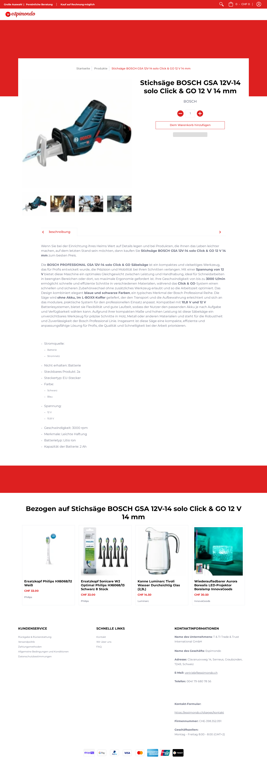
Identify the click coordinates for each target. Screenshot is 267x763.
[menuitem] (221, 4)
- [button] (243, 4)
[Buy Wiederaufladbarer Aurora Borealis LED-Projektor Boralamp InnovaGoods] (218, 551)
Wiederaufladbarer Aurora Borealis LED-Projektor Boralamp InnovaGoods (215, 585)
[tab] (59, 232)
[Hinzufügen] (200, 113)
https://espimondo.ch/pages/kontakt (199, 712)
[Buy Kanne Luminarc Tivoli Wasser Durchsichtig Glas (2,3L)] (162, 551)
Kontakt (101, 636)
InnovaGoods (202, 601)
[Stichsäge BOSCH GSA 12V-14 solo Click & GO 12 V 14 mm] (34, 204)
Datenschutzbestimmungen (35, 656)
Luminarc (143, 601)
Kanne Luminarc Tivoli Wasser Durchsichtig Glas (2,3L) (159, 585)
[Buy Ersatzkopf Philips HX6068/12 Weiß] (48, 551)
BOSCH (190, 101)
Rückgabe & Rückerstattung (34, 636)
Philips (28, 597)
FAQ (99, 646)
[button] (259, 4)
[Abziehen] (180, 113)
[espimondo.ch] (20, 14)
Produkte (101, 68)
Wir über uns (103, 641)
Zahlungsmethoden (30, 646)
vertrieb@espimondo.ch (201, 672)
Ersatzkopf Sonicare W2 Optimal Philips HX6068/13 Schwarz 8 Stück (103, 585)
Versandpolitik (26, 641)
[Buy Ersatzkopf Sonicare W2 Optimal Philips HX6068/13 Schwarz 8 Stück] (105, 551)
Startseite (83, 68)
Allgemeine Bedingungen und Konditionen (43, 651)
